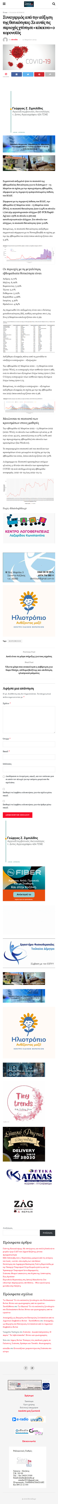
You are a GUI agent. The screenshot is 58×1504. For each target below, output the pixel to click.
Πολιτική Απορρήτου (29, 1407)
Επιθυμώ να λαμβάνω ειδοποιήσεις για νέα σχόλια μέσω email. (27, 794)
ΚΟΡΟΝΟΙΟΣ (15, 641)
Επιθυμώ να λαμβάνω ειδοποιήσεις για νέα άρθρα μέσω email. (27, 806)
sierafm (14, 40)
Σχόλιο (7, 703)
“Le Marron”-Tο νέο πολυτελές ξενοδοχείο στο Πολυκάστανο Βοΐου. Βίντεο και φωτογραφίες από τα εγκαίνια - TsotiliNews (29, 1303)
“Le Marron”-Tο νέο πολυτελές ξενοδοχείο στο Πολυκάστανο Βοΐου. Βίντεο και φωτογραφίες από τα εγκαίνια (28, 1309)
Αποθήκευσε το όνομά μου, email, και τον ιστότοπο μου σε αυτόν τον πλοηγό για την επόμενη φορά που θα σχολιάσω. (30, 779)
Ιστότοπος (7, 764)
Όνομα (7, 738)
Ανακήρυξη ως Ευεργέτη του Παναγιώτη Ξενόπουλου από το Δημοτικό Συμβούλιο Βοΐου (28, 1324)
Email (6, 751)
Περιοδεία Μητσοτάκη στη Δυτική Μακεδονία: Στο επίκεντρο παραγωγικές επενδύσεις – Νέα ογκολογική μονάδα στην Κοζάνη (26, 1283)
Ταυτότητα (29, 1401)
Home (5, 13)
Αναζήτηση (7, 1228)
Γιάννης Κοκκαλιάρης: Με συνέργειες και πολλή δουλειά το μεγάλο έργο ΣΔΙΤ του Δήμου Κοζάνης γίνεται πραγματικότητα (28, 1251)
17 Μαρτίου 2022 (29, 40)
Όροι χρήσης (29, 1404)
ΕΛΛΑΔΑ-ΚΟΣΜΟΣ (16, 13)
